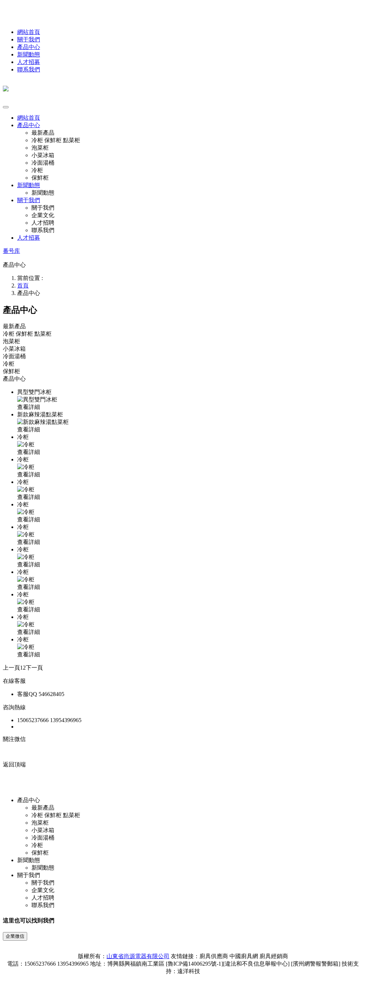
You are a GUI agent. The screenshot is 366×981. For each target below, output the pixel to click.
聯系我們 (28, 69)
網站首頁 (28, 32)
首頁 (23, 285)
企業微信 (15, 936)
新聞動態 (28, 54)
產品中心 (28, 47)
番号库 (11, 251)
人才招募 (28, 62)
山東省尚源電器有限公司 (138, 956)
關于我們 (28, 39)
